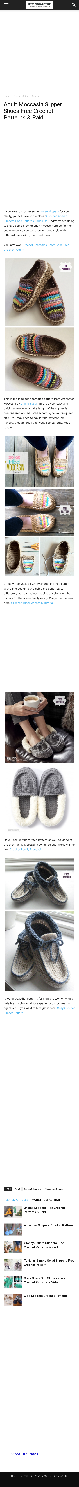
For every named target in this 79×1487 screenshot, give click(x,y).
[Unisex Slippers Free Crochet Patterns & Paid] (13, 1212)
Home (7, 96)
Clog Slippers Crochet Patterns (46, 1296)
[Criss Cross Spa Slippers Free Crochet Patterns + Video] (13, 1282)
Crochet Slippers (32, 1188)
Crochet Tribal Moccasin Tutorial (32, 603)
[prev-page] (6, 1313)
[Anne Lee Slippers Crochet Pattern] (13, 1229)
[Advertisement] (39, 51)
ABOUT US (26, 1476)
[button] (6, 5)
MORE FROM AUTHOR (46, 1200)
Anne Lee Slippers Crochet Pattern (48, 1225)
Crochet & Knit (21, 96)
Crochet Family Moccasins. (27, 849)
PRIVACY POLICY (43, 1476)
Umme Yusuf (29, 403)
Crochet (36, 96)
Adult (17, 1188)
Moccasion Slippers (54, 1188)
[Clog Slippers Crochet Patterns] (13, 1300)
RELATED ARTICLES (16, 1200)
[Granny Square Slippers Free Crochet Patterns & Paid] (13, 1247)
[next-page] (12, 1313)
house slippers (50, 211)
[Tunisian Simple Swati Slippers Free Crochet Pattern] (13, 1264)
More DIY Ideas (24, 1454)
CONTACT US (61, 1476)
